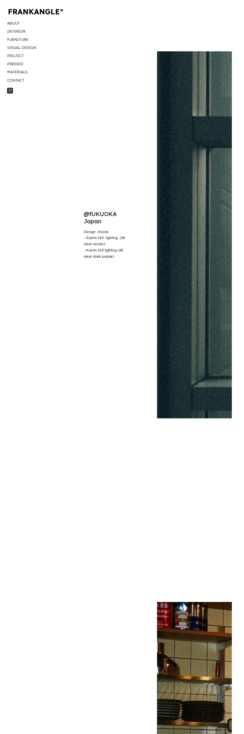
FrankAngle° (36, 11)
